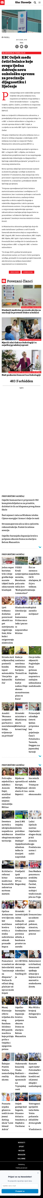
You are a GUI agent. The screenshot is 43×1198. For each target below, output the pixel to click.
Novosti (21, 1143)
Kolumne (21, 1159)
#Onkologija (28, 272)
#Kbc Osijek (15, 272)
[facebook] (26, 46)
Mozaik (21, 1151)
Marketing (21, 1164)
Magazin (21, 1155)
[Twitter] (17, 46)
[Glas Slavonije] (2, 4)
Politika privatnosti (21, 1168)
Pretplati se (20, 1191)
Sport (21, 1147)
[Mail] (21, 46)
